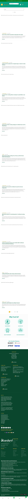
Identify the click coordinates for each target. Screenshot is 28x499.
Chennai (3, 469)
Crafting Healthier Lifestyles (6, 483)
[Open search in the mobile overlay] (14, 9)
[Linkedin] (10, 427)
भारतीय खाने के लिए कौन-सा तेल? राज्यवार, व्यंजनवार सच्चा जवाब (11, 273)
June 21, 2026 (8, 185)
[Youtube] (3, 427)
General (3, 154)
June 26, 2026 (10, 62)
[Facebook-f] (5, 427)
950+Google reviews (8, 465)
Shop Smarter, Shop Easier (6, 487)
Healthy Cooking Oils (4, 33)
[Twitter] (8, 427)
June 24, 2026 (6, 154)
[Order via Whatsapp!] (26, 497)
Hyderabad (6, 469)
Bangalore (20, 469)
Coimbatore (3, 476)
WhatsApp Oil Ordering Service (5, 491)
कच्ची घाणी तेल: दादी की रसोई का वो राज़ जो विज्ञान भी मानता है (11, 303)
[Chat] (14, 497)
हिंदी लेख (3, 272)
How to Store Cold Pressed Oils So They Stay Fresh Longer (12, 34)
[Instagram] (6, 427)
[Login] (8, 497)
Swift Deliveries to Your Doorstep (7, 468)
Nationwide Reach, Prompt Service (7, 471)
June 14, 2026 (6, 272)
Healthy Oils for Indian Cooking (5, 62)
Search (18, 3)
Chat (13, 498)
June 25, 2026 (8, 123)
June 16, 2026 (8, 241)
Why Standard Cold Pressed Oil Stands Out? (9, 460)
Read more (3, 39)
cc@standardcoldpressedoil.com (5, 443)
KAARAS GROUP (7, 494)
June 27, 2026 (8, 33)
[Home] (2, 497)
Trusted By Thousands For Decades (7, 478)
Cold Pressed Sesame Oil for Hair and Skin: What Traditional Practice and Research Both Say (13, 243)
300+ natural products (7, 466)
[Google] (1, 427)
